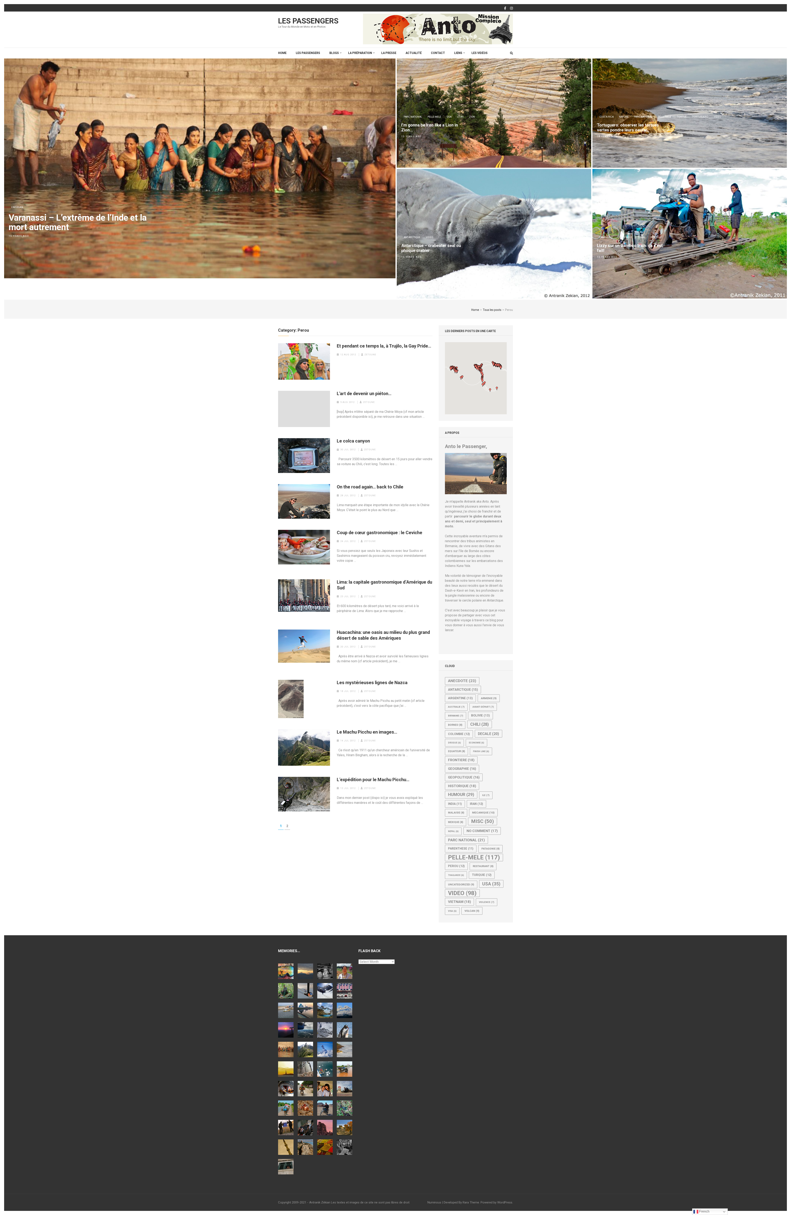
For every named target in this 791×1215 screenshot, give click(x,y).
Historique (462, 786)
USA (449, 116)
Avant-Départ (483, 706)
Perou (456, 866)
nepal (453, 831)
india (455, 803)
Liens (458, 53)
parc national (413, 116)
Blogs (334, 53)
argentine (460, 698)
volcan (472, 910)
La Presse (388, 53)
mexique (455, 822)
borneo (455, 724)
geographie (462, 769)
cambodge (606, 237)
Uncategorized (461, 884)
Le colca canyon (353, 441)
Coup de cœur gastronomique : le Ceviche (379, 532)
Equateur (456, 751)
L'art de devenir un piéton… (364, 393)
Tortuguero (700, 116)
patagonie (490, 848)
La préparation (360, 53)
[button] (477, 368)
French (703, 1211)
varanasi (17, 207)
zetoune (370, 354)
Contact (438, 53)
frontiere (461, 760)
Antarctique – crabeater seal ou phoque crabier (431, 248)
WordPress (504, 1202)
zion (472, 116)
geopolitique (464, 777)
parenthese (460, 848)
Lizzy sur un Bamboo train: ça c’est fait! (630, 248)
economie (476, 742)
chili (479, 724)
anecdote (462, 681)
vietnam (459, 902)
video (717, 116)
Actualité (414, 53)
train (641, 237)
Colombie (459, 734)
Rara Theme (471, 1202)
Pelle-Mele (434, 116)
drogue (454, 742)
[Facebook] (505, 8)
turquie (481, 875)
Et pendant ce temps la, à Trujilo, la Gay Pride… (384, 346)
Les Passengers (308, 21)
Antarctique (412, 237)
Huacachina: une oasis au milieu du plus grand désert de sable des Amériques (383, 635)
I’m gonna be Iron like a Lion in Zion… (429, 127)
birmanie (455, 715)
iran (476, 804)
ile (485, 795)
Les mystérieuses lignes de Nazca (372, 682)
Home (282, 53)
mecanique (483, 812)
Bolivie (480, 715)
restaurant (483, 866)
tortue (682, 116)
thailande (456, 875)
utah (460, 116)
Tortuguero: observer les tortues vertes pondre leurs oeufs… (628, 127)
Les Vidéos (480, 53)
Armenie (489, 698)
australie (456, 706)
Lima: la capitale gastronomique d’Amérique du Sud (384, 584)
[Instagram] (511, 8)
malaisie (456, 812)
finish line (481, 751)
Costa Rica (606, 116)
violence (486, 902)
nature (623, 116)
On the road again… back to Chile (370, 486)
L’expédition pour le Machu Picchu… (373, 779)
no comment (482, 831)
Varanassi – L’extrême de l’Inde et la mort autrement (78, 222)
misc (482, 821)
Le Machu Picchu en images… (367, 732)
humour (461, 794)
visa (452, 911)
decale (488, 734)
